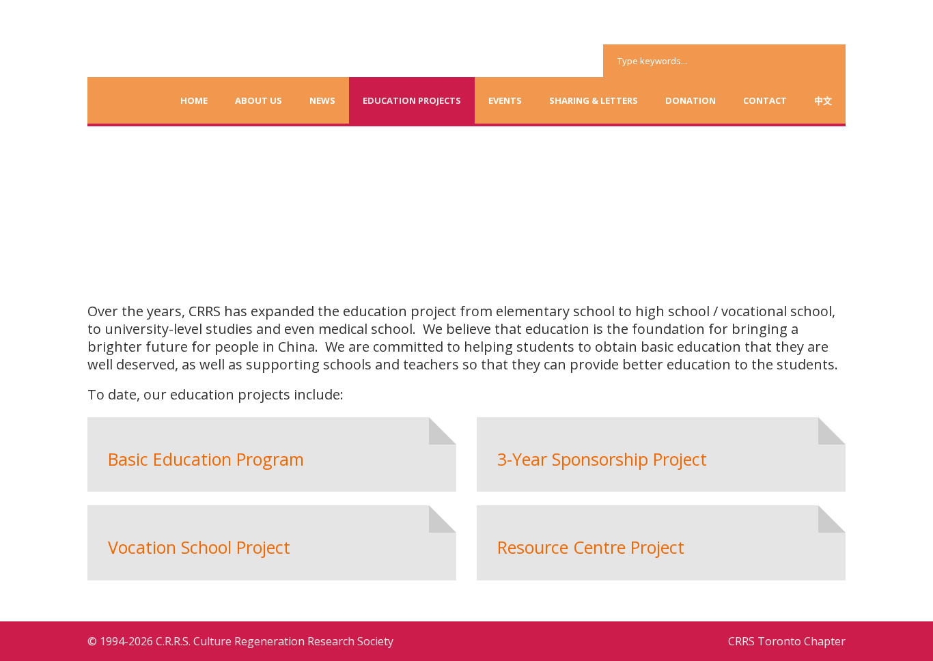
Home (194, 100)
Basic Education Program (206, 458)
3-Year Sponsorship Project (602, 458)
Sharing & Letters (593, 100)
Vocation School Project (199, 547)
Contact (765, 100)
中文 (823, 100)
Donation (690, 100)
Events (505, 100)
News (322, 100)
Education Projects (412, 100)
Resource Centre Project (590, 547)
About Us (258, 100)
